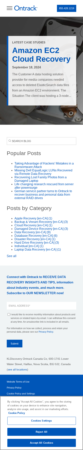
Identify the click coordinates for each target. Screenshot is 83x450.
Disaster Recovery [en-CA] (34, 239)
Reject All (41, 431)
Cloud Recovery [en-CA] (33, 225)
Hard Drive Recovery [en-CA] (36, 242)
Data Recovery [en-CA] (32, 232)
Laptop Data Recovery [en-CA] (37, 249)
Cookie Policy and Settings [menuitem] (21, 393)
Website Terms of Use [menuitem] (18, 381)
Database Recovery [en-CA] (35, 235)
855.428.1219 (66, 8)
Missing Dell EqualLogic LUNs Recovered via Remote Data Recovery (43, 172)
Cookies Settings (41, 420)
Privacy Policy (46, 331)
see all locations (17, 369)
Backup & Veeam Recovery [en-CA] (41, 221)
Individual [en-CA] (28, 246)
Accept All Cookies (41, 442)
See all (11, 256)
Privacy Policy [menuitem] (14, 387)
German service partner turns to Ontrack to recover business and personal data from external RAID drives (43, 194)
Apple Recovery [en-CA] (33, 218)
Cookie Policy (16, 413)
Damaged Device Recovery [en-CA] (41, 228)
